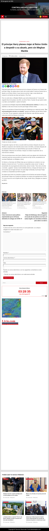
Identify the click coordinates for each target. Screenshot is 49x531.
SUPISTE (27, 41)
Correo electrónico (9, 258)
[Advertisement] (24, 29)
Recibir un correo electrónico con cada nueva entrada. (19, 274)
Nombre (6, 252)
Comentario (7, 232)
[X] (8, 86)
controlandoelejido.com (24, 7)
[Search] (38, 16)
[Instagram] (15, 86)
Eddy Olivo (5, 56)
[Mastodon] (13, 86)
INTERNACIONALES (22, 41)
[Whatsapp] (6, 86)
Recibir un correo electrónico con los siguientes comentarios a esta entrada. (22, 271)
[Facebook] (3, 86)
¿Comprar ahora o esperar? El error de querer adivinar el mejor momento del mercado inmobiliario (12, 518)
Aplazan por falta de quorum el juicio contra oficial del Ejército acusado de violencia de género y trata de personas (35, 518)
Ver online (45, 16)
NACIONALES (6, 479)
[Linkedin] (11, 86)
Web (4, 263)
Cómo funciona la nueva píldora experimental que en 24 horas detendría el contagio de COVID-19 (12, 215)
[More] (18, 86)
